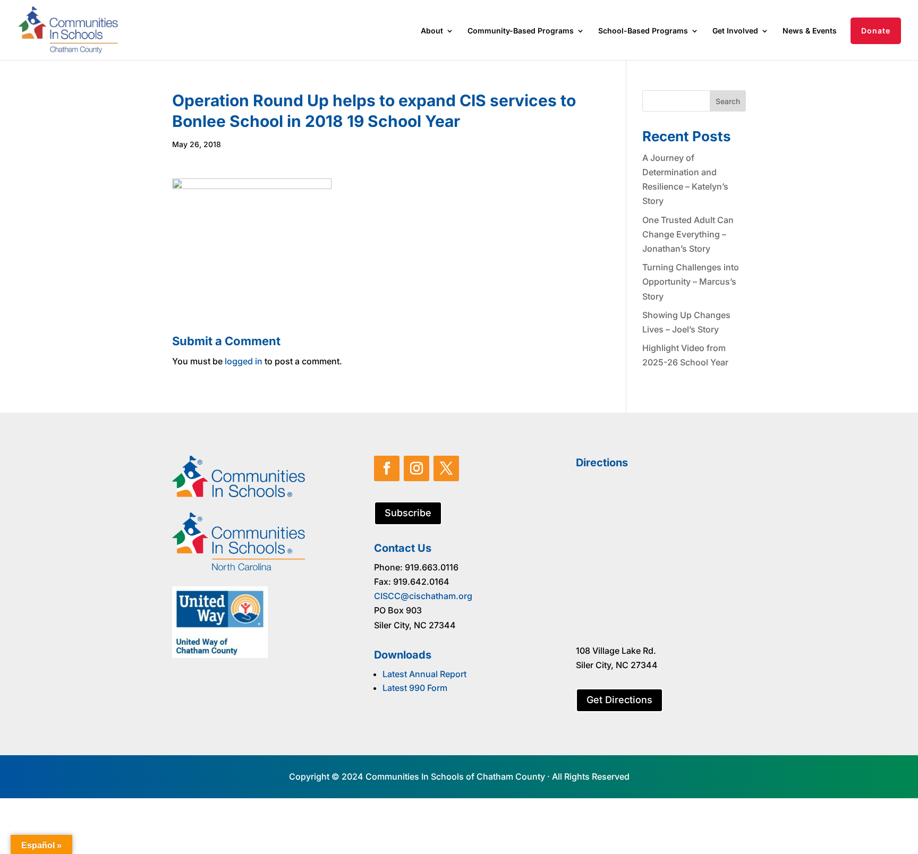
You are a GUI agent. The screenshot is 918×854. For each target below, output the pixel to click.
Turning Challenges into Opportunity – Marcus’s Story (690, 281)
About (432, 31)
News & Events (810, 31)
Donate (875, 30)
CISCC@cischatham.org (423, 596)
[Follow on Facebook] (387, 468)
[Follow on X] (446, 468)
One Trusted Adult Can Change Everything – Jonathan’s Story (688, 234)
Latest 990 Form (414, 687)
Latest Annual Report (424, 674)
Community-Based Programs (521, 31)
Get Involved (735, 31)
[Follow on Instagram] (416, 468)
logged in (243, 361)
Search (728, 101)
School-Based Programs (643, 31)
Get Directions (619, 699)
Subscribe (408, 512)
